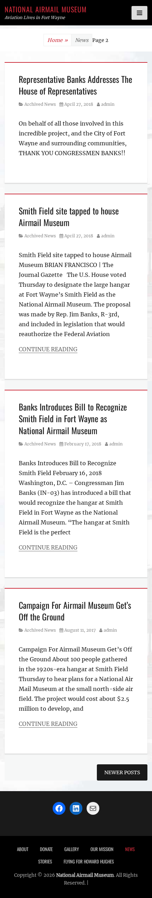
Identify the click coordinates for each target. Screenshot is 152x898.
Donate (46, 849)
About (22, 849)
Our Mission (101, 849)
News (130, 849)
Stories (45, 861)
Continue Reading (48, 349)
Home (57, 40)
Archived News (40, 104)
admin (108, 104)
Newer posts (122, 772)
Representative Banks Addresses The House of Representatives (75, 85)
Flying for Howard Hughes (89, 861)
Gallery (71, 849)
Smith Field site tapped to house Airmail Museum (69, 216)
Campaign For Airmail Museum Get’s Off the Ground (75, 611)
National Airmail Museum (46, 9)
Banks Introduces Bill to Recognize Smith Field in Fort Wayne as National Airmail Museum (73, 418)
